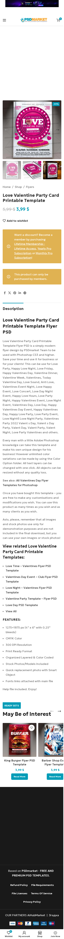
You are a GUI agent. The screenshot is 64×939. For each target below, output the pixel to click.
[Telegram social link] (24, 293)
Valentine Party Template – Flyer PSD (31, 598)
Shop (18, 187)
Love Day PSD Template (22, 605)
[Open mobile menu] (4, 20)
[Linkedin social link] (19, 293)
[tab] (13, 308)
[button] (6, 129)
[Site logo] (33, 19)
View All (11, 611)
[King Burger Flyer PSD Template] (19, 740)
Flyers (30, 187)
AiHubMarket (36, 915)
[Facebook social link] (5, 293)
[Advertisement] (32, 65)
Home (7, 187)
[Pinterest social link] (14, 293)
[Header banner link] (32, 3)
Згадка (54, 915)
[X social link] (9, 293)
